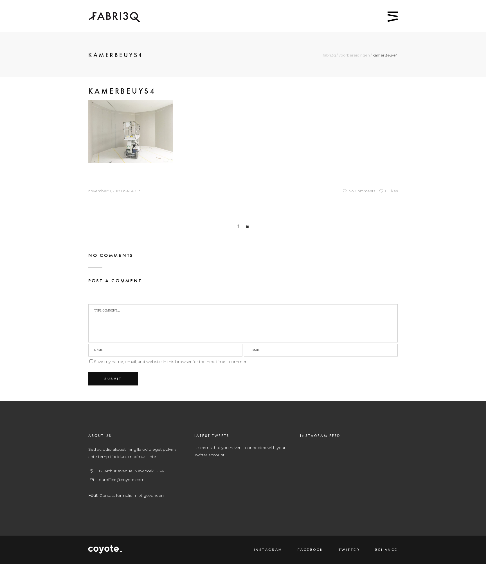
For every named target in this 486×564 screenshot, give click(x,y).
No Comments (361, 191)
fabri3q (329, 55)
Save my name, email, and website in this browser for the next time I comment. (172, 361)
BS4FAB (128, 191)
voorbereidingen (354, 55)
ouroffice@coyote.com (122, 479)
